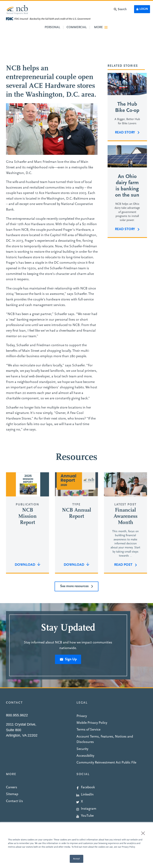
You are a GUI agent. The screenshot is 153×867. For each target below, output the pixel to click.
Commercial (77, 27)
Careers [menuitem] (11, 787)
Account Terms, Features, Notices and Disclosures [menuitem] (104, 739)
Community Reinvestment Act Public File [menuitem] (106, 762)
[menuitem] (112, 787)
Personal (52, 27)
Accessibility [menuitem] (85, 756)
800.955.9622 (17, 715)
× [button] (143, 833)
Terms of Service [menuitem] (88, 729)
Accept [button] (76, 859)
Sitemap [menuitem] (12, 794)
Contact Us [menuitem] (14, 801)
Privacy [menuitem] (81, 716)
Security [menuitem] (82, 749)
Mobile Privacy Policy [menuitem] (91, 723)
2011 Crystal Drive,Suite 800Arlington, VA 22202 (21, 729)
